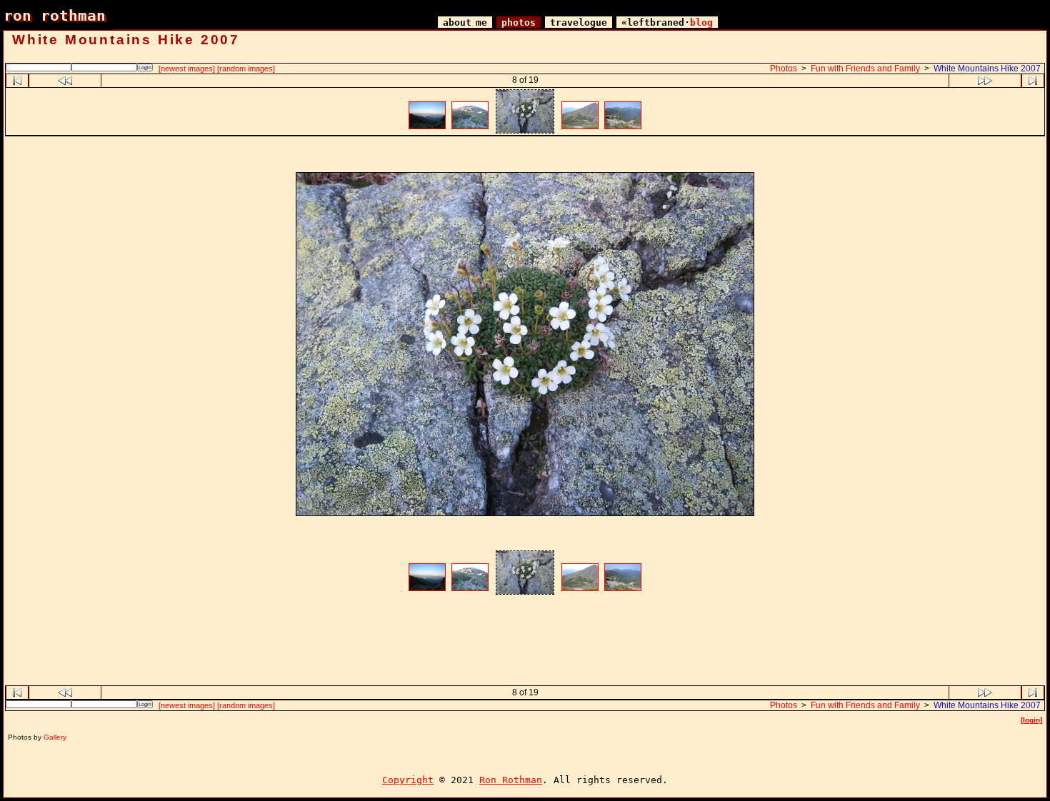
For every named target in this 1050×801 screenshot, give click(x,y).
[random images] (246, 68)
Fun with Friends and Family (865, 69)
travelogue (578, 22)
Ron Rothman (510, 780)
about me (465, 22)
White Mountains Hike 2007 (987, 69)
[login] (1031, 720)
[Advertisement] (525, 156)
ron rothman (55, 15)
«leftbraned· (667, 22)
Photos (783, 69)
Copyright (408, 780)
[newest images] (187, 68)
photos (518, 22)
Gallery (55, 737)
